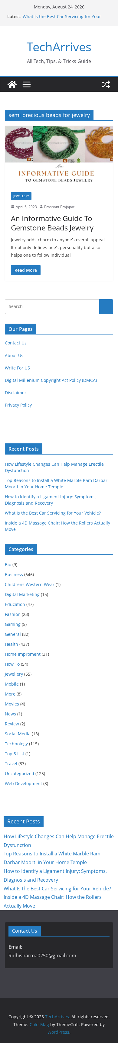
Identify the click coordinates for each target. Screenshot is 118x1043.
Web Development (23, 783)
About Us (14, 355)
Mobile (12, 684)
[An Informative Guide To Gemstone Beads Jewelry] (59, 156)
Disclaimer (15, 392)
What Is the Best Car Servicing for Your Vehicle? (53, 513)
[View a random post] (106, 84)
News (10, 714)
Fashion (13, 614)
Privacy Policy (18, 405)
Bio (8, 564)
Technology (16, 744)
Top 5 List (14, 753)
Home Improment (23, 654)
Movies (12, 704)
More (10, 694)
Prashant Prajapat (59, 206)
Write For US (17, 368)
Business (14, 574)
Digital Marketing (22, 594)
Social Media (18, 734)
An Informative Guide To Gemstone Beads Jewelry (52, 223)
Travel (11, 763)
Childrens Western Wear (29, 584)
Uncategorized (19, 773)
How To (12, 664)
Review (12, 724)
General (13, 634)
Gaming (13, 624)
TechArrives (59, 46)
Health (11, 644)
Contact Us (16, 343)
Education (15, 604)
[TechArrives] (12, 84)
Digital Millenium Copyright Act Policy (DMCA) (51, 380)
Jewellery (21, 196)
